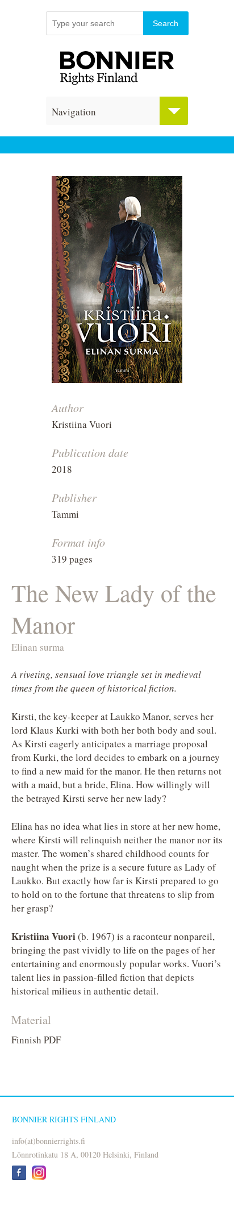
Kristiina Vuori (82, 424)
